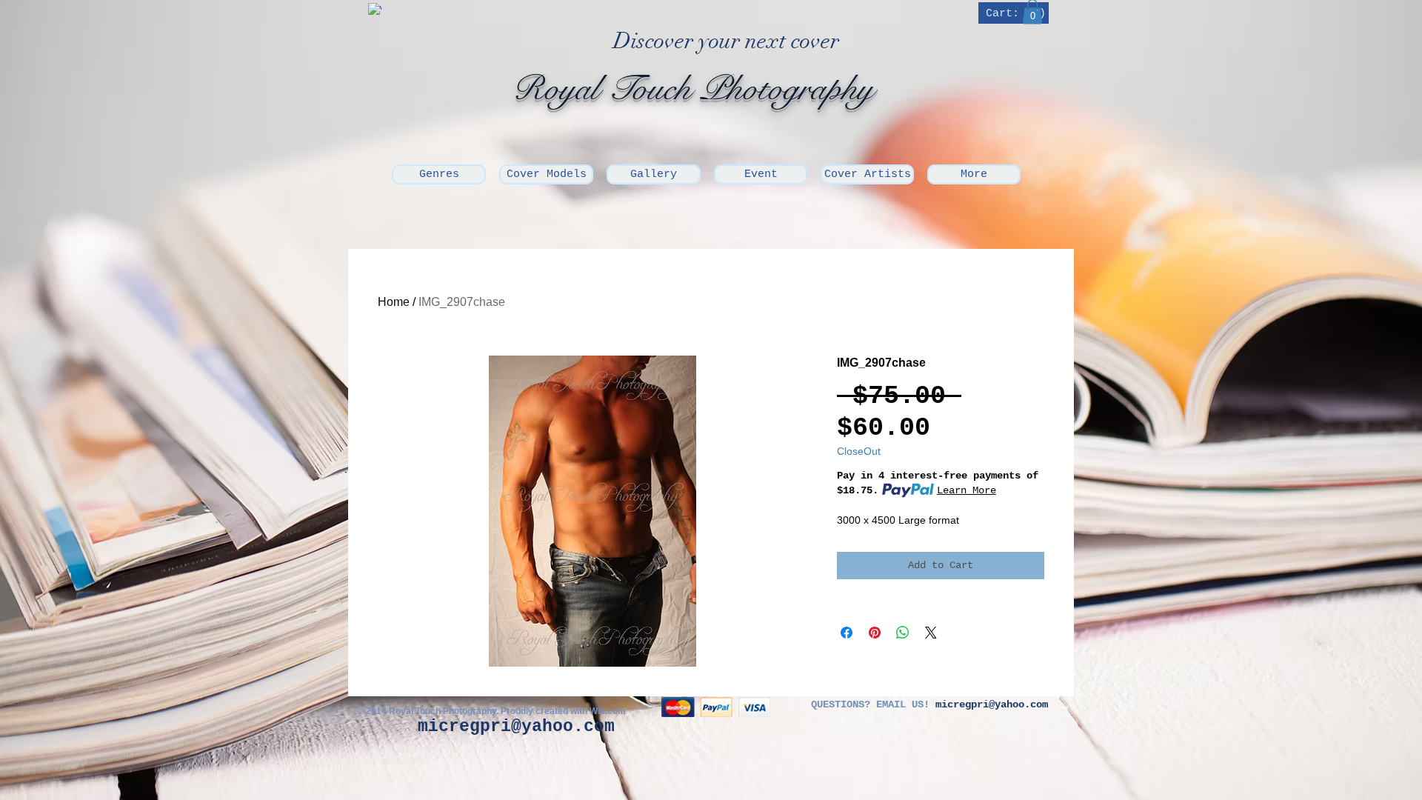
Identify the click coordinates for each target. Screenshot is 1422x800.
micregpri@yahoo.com (516, 726)
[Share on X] (931, 632)
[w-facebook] (374, 9)
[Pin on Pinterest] (875, 632)
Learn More (966, 490)
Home (394, 302)
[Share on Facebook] (846, 632)
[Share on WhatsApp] (903, 632)
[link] (1015, 13)
